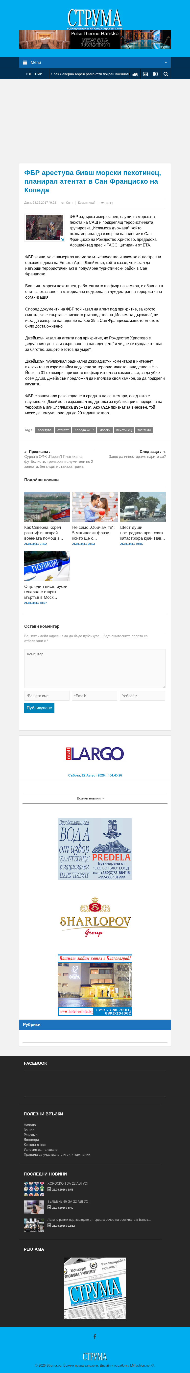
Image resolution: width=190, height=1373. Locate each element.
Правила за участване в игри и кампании (57, 1154)
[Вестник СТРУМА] (95, 19)
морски (105, 430)
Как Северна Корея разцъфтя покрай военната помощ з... (43, 533)
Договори (31, 1140)
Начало (30, 1125)
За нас (29, 1130)
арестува (44, 430)
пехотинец (124, 430)
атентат (63, 430)
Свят (69, 202)
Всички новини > (90, 798)
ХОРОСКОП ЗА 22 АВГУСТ (68, 1183)
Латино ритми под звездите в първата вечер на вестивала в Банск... (99, 1219)
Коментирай (86, 202)
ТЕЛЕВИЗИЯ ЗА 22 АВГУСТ (69, 1201)
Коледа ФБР (84, 430)
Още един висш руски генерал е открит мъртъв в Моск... (46, 592)
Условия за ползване (41, 1150)
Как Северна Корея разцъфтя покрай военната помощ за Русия (105, 74)
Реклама (31, 1135)
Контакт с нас (35, 1145)
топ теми (144, 430)
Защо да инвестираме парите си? (137, 454)
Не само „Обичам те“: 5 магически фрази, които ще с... (93, 533)
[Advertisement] (95, 121)
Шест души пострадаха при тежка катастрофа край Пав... (142, 533)
